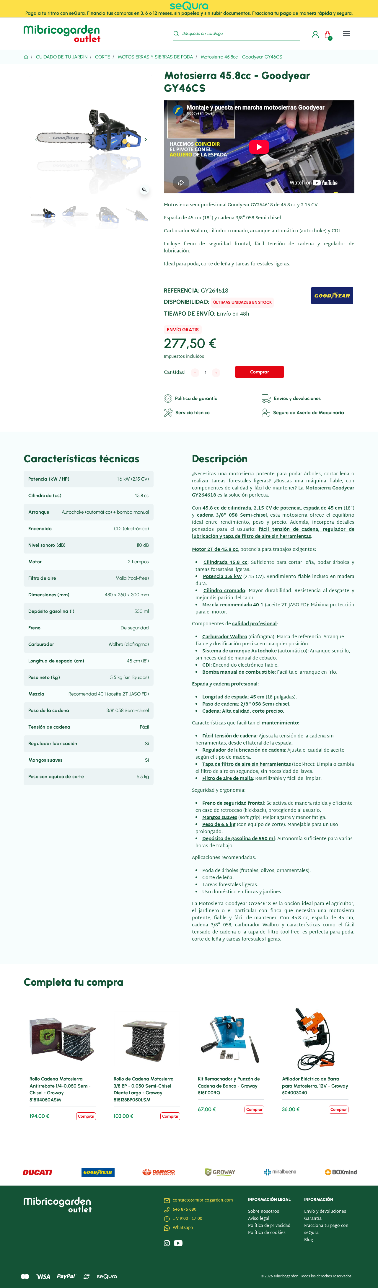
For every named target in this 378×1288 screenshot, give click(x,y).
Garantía (313, 1218)
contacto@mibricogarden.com (203, 1200)
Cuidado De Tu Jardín (61, 57)
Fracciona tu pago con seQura (326, 1229)
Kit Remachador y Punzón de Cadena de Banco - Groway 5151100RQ (229, 1086)
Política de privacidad (269, 1226)
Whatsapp (183, 1228)
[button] (329, 34)
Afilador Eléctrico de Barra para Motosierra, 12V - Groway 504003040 (315, 1086)
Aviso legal (258, 1218)
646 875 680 (184, 1209)
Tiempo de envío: (190, 313)
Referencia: (182, 290)
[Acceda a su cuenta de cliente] (314, 34)
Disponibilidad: (186, 301)
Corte (102, 57)
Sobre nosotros (263, 1211)
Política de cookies (267, 1233)
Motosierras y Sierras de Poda (155, 57)
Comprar (259, 372)
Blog (308, 1240)
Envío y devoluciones (325, 1211)
